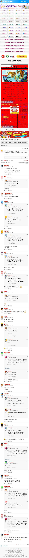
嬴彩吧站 (11, 21)
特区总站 (4, 10)
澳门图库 (26, 13)
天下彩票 (11, 10)
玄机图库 (5, 4)
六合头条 (11, 36)
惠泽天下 (26, 24)
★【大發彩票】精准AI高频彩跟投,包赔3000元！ (14, 45)
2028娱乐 (26, 10)
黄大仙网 (18, 15)
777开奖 (18, 27)
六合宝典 (18, 33)
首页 (1, 4)
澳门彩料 (18, 13)
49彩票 (26, 15)
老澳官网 (11, 15)
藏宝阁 (11, 30)
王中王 (11, 27)
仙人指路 (4, 36)
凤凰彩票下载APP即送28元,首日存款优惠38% (14, 48)
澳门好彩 (4, 15)
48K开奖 (11, 13)
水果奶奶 (26, 21)
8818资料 (11, 24)
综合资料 (4, 27)
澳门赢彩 (18, 18)
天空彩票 (18, 10)
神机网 (18, 30)
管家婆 (4, 33)
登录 (22, 1)
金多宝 (25, 30)
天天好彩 (4, 21)
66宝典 (18, 24)
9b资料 (11, 18)
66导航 (26, 27)
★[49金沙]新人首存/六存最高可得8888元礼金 (14, 42)
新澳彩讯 (26, 33)
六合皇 (4, 30)
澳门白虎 (18, 36)
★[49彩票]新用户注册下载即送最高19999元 (14, 39)
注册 (25, 1)
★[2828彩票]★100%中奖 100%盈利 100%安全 (14, 51)
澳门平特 (4, 24)
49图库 (4, 18)
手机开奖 (4, 13)
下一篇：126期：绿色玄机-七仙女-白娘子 (10, 139)
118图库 (26, 18)
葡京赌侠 (11, 33)
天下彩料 (18, 21)
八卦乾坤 (26, 36)
